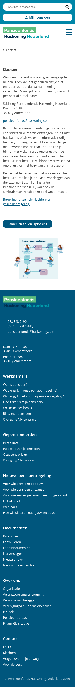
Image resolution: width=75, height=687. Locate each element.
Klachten (9, 653)
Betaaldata (11, 443)
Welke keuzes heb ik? (18, 408)
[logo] (26, 33)
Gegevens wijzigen (16, 454)
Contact (11, 50)
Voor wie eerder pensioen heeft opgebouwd (35, 495)
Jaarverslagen (13, 554)
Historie (9, 612)
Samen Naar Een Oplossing (27, 224)
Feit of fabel (11, 501)
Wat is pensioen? (15, 384)
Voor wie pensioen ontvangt (23, 489)
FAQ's (7, 647)
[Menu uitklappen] (69, 32)
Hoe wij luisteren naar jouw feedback (29, 513)
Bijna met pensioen (17, 413)
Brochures (10, 536)
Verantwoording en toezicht (23, 594)
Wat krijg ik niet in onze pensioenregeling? (33, 396)
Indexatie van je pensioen (21, 449)
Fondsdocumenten (17, 548)
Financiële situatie (16, 623)
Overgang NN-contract (19, 419)
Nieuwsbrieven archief (19, 565)
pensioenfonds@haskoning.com (26, 120)
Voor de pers (12, 664)
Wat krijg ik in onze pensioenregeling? (30, 390)
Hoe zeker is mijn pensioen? (23, 402)
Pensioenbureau (15, 617)
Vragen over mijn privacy (21, 658)
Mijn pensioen (39, 17)
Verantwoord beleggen (19, 600)
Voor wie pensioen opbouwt (23, 484)
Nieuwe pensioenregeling (27, 475)
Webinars (10, 507)
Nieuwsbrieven (14, 559)
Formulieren (12, 542)
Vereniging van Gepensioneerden (27, 606)
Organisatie (11, 589)
